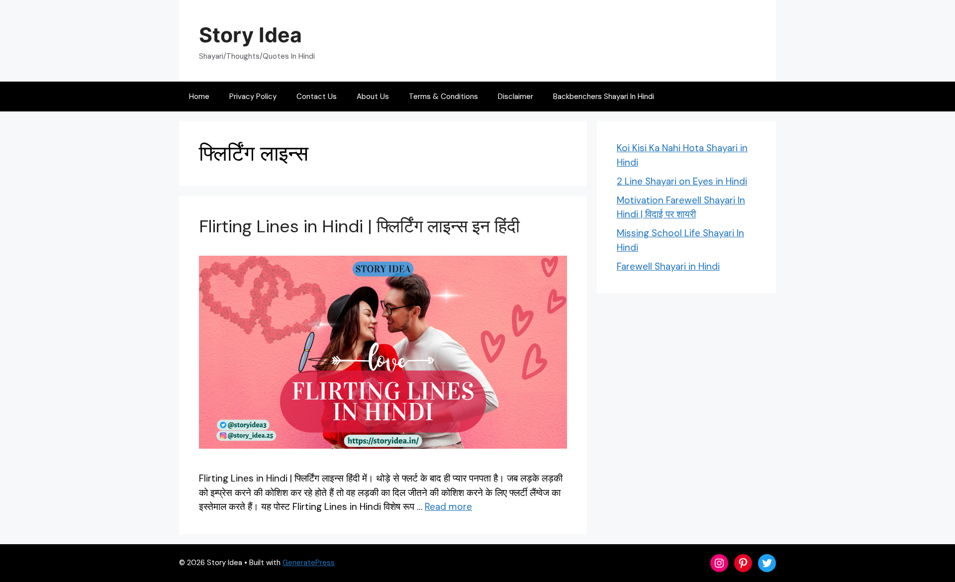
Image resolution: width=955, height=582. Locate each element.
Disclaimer (515, 96)
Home (199, 96)
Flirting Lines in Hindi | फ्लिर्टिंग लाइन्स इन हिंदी (359, 226)
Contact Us (316, 96)
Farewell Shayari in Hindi (668, 266)
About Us (373, 96)
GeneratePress (309, 563)
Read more (448, 506)
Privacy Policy (253, 96)
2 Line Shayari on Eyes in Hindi (682, 181)
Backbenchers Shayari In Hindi (603, 96)
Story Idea (250, 34)
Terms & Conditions (443, 96)
